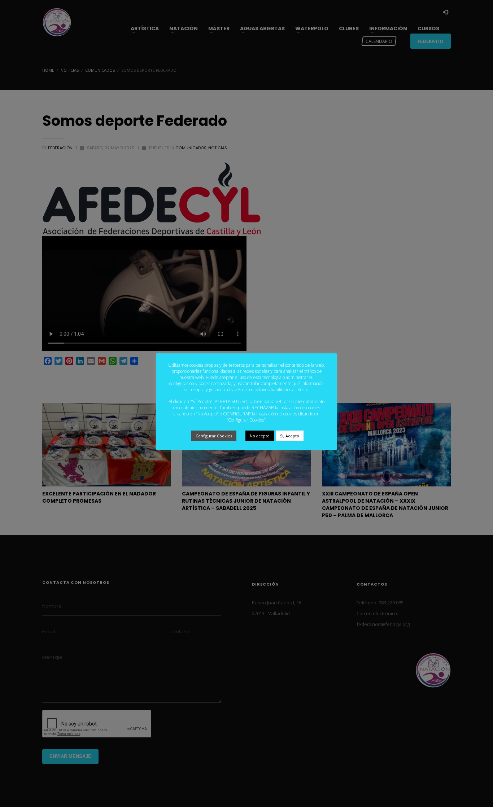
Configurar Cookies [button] (214, 435)
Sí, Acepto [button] (289, 435)
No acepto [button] (260, 435)
